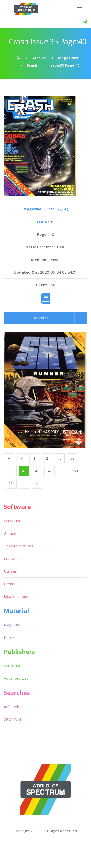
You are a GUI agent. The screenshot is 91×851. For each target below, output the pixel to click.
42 (50, 471)
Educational (14, 558)
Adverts (41, 318)
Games (10, 533)
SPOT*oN (12, 719)
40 (24, 471)
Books (9, 637)
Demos (10, 583)
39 (12, 471)
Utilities (10, 571)
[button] (85, 21)
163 (75, 471)
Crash (32, 65)
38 (72, 458)
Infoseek (11, 706)
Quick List (12, 520)
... (60, 458)
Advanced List (16, 678)
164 (12, 483)
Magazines (68, 57)
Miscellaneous (16, 596)
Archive (39, 57)
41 (37, 471)
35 (45, 221)
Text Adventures (18, 545)
